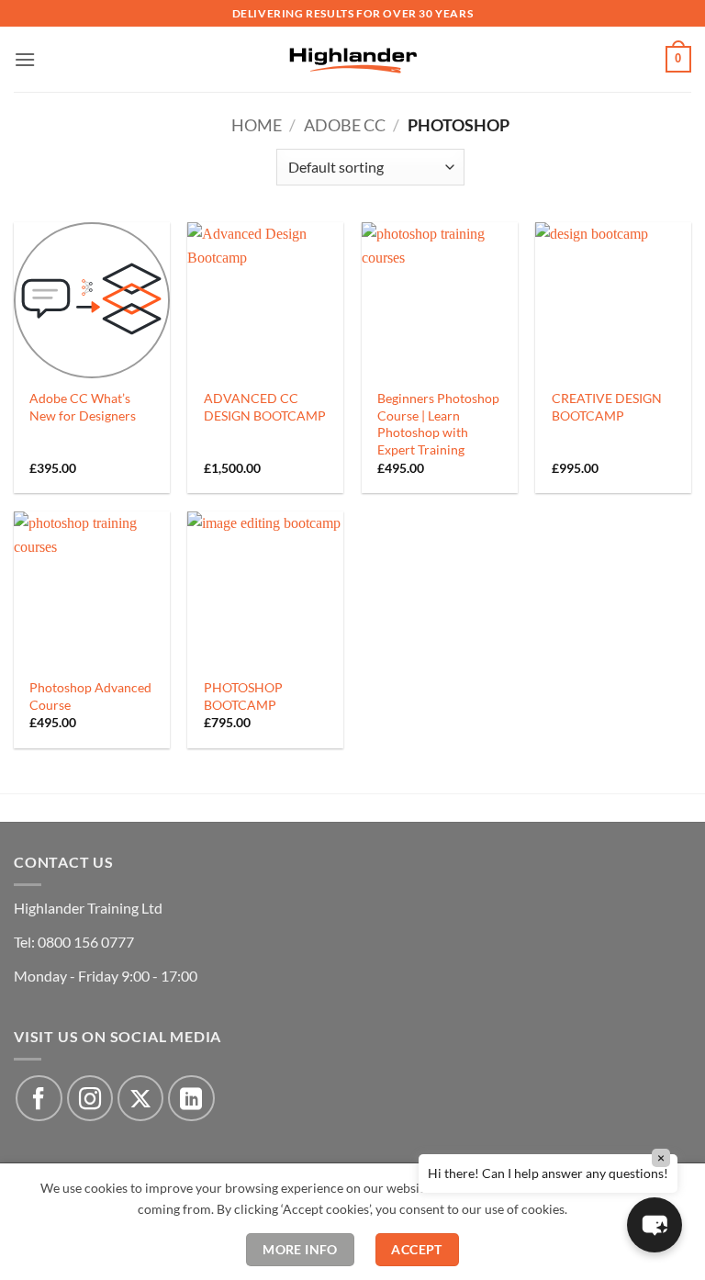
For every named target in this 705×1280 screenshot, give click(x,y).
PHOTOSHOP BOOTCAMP (243, 696)
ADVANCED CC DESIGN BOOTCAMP (265, 406)
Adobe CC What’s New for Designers (82, 406)
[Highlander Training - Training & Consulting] (352, 58)
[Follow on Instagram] (90, 1098)
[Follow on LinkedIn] (191, 1098)
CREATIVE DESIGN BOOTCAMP (607, 406)
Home (256, 125)
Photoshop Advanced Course (90, 696)
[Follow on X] (140, 1098)
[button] (25, 59)
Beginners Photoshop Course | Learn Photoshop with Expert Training (438, 423)
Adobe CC (345, 125)
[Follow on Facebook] (39, 1098)
